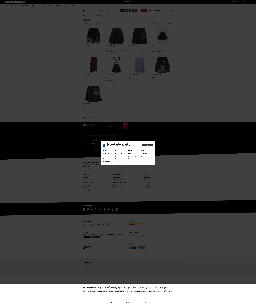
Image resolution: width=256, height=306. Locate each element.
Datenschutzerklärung (138, 293)
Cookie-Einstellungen (97, 293)
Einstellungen (146, 302)
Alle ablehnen (128, 302)
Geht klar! (110, 302)
